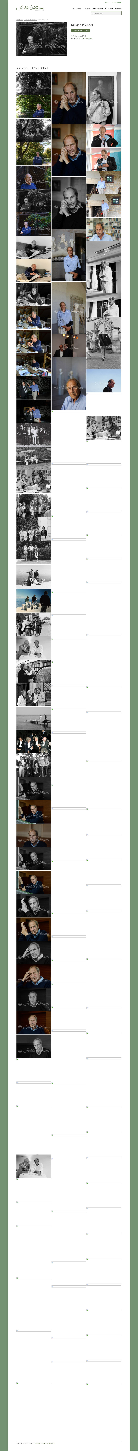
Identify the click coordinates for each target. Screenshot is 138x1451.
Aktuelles (87, 9)
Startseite (19, 20)
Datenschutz (46, 1443)
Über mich (109, 9)
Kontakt (118, 9)
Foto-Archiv (76, 9)
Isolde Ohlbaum (30, 8)
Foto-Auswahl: (117, 2)
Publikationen (98, 9)
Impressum (38, 1443)
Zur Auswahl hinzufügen (81, 30)
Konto (107, 2)
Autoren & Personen (30, 20)
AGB (53, 1443)
